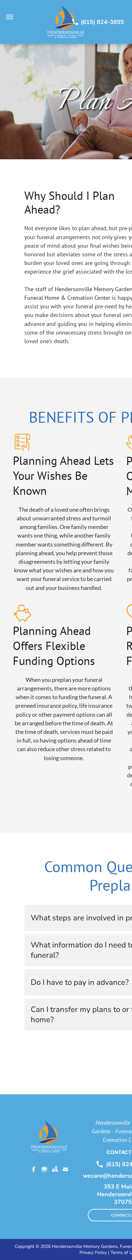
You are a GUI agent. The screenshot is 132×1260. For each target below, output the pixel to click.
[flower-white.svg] (44, 1174)
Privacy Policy (93, 1252)
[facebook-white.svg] (33, 1174)
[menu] (9, 17)
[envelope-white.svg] (65, 1174)
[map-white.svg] (55, 1174)
